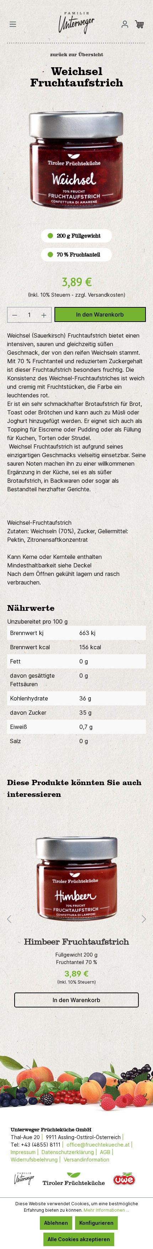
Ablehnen (56, 1223)
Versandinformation (86, 1160)
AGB (105, 1152)
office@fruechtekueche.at (98, 1145)
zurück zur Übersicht (76, 55)
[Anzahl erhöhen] (44, 315)
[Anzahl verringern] (14, 315)
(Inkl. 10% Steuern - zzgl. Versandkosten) (77, 295)
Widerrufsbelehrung (34, 1160)
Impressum (23, 1152)
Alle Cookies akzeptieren (79, 1239)
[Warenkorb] (141, 24)
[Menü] (15, 24)
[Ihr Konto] (125, 24)
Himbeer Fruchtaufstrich (76, 942)
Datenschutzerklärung (68, 1152)
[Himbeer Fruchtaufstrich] (76, 879)
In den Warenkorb (100, 314)
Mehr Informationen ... (106, 1210)
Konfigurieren (96, 1223)
